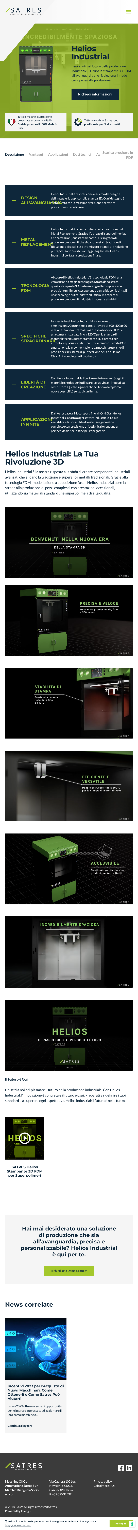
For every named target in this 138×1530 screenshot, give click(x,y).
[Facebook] (121, 1468)
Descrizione (14, 154)
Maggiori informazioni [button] (18, 1525)
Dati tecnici (82, 154)
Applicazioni (58, 154)
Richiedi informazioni (95, 94)
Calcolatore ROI (104, 1485)
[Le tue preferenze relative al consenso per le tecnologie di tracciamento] (132, 1524)
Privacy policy (103, 1481)
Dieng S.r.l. (28, 1511)
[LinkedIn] (129, 1468)
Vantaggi (36, 154)
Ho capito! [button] (121, 1523)
